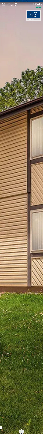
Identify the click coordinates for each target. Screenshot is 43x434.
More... (28, 4)
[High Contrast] (1, 427)
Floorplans (21, 4)
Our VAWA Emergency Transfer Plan (21, 1)
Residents (38, 7)
